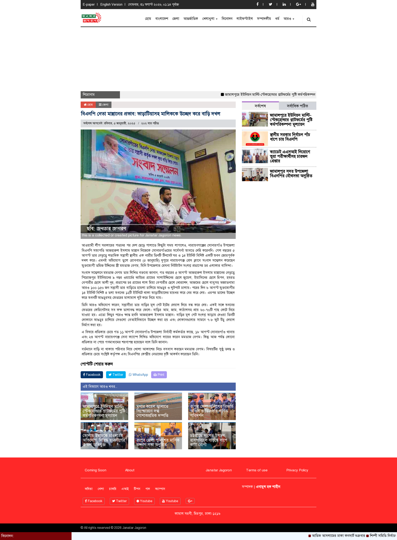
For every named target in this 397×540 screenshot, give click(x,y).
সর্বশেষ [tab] (260, 106)
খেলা (101, 489)
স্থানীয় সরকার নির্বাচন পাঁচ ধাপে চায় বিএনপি (290, 137)
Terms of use (257, 470)
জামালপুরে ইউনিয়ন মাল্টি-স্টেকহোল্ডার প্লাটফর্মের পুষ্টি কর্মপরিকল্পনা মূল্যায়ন (260, 94)
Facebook (92, 375)
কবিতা (88, 489)
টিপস (137, 489)
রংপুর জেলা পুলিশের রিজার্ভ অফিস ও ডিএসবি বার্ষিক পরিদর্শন (211, 411)
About (129, 470)
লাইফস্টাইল (245, 19)
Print (160, 375)
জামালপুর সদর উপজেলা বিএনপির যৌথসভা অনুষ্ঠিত (291, 173)
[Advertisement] (198, 58)
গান (148, 489)
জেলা (175, 19)
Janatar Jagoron (219, 470)
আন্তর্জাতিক (190, 19)
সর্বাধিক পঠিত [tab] (297, 106)
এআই (125, 489)
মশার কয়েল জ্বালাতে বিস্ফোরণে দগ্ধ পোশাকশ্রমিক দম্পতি (152, 411)
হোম (148, 19)
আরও (287, 19)
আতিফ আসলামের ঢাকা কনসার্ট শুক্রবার (323, 536)
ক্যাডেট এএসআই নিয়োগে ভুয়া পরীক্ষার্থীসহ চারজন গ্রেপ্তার (290, 156)
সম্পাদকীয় (264, 19)
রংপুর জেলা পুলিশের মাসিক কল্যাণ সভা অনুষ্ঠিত (157, 442)
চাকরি (112, 489)
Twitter (117, 375)
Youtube (145, 501)
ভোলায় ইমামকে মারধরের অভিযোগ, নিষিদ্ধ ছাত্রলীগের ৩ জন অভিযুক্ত (104, 440)
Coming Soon (95, 470)
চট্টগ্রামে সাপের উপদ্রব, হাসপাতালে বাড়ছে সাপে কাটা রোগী (208, 440)
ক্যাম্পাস (160, 489)
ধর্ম (277, 19)
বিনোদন (227, 19)
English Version (111, 4)
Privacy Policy (297, 470)
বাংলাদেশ (161, 19)
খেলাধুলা (208, 19)
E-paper (89, 4)
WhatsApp (140, 375)
